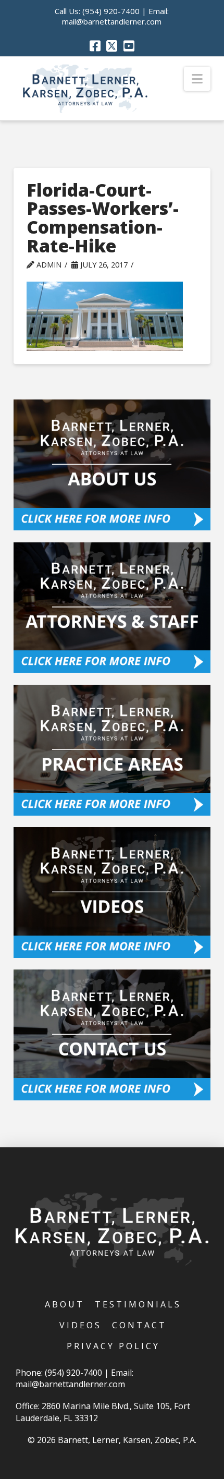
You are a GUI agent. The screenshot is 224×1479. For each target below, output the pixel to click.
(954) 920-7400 (111, 11)
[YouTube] (128, 46)
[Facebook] (95, 46)
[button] (197, 79)
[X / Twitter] (111, 46)
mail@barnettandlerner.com (111, 21)
